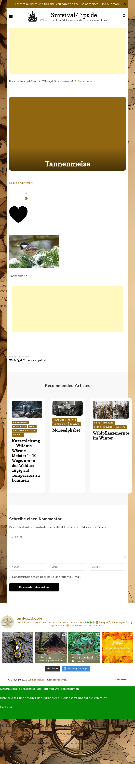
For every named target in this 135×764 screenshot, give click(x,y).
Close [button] (4, 762)
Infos (97, 423)
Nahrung (108, 423)
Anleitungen (20, 422)
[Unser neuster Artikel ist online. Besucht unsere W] (51, 648)
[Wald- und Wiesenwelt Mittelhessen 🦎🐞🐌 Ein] (17, 648)
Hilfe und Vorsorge (24, 431)
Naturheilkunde (103, 427)
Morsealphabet (66, 430)
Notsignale (60, 424)
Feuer (32, 426)
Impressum (120, 679)
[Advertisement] (67, 51)
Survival (18, 435)
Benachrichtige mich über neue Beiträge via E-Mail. (46, 577)
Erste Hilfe (19, 426)
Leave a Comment (21, 183)
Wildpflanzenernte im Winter (111, 435)
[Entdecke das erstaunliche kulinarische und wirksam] (84, 648)
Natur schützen (28, 81)
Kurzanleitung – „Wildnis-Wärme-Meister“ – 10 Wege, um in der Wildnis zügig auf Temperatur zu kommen (26, 460)
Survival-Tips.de (35, 679)
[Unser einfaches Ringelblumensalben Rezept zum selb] (118, 648)
